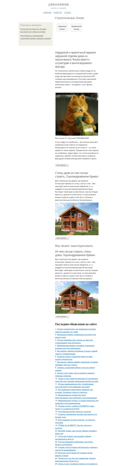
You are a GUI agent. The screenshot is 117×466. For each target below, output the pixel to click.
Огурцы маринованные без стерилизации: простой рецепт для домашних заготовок (74, 385)
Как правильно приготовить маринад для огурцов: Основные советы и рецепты (74, 391)
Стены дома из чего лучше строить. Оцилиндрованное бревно (76, 174)
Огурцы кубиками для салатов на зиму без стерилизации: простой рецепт (74, 341)
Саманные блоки (62, 27)
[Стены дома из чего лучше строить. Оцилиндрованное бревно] (76, 219)
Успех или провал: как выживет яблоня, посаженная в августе (73, 437)
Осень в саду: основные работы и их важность (78, 463)
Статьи (67, 12)
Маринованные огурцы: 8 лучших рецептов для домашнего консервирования (76, 402)
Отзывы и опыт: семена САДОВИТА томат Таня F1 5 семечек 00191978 (74, 407)
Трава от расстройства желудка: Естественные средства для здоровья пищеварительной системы (76, 380)
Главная (47, 12)
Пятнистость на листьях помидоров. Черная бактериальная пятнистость (75, 459)
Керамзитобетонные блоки (76, 27)
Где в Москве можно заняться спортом (74, 411)
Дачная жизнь (58, 4)
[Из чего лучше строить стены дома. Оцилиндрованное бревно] (76, 297)
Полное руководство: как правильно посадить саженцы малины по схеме (75, 330)
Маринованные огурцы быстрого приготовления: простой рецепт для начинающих (76, 396)
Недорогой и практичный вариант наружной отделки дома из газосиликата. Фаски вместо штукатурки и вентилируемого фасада (75, 59)
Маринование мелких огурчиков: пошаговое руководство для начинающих (74, 347)
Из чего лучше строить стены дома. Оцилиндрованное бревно (75, 253)
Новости (57, 12)
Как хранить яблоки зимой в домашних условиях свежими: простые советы (76, 363)
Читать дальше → (62, 165)
